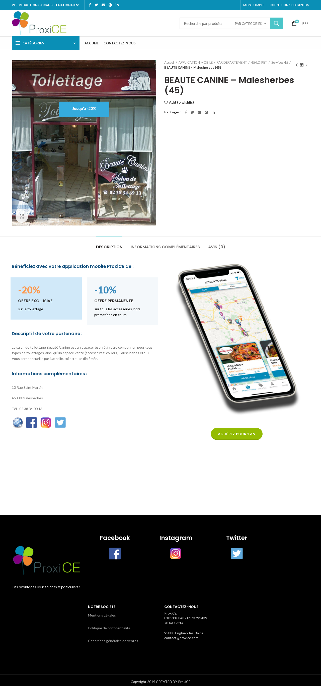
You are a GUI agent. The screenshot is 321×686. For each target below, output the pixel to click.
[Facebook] (90, 5)
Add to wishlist (182, 102)
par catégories (248, 24)
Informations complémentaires (165, 247)
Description (109, 247)
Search (276, 23)
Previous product (296, 64)
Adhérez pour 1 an (236, 434)
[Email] (103, 5)
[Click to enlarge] (22, 216)
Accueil (169, 62)
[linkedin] (117, 5)
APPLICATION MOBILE (196, 62)
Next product (306, 64)
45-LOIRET (259, 62)
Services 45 (279, 62)
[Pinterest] (110, 5)
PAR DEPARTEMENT (232, 62)
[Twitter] (96, 5)
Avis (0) (216, 247)
